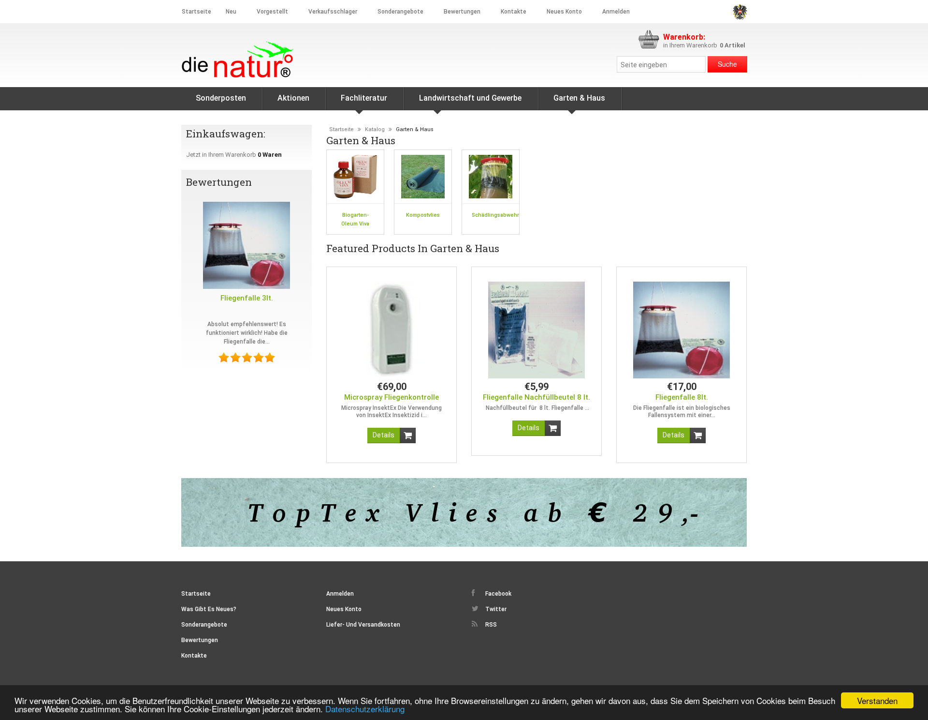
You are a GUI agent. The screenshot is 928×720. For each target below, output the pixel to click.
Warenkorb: (684, 37)
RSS (490, 624)
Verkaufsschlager (332, 11)
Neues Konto (344, 609)
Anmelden (616, 11)
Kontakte (513, 11)
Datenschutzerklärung (365, 709)
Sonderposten (221, 98)
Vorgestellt (272, 11)
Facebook (497, 593)
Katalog (375, 129)
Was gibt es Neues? (208, 609)
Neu (231, 11)
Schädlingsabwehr (495, 215)
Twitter (495, 609)
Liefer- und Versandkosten (363, 624)
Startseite (196, 11)
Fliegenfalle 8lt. (681, 397)
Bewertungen (462, 11)
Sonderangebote (400, 11)
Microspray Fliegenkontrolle (391, 397)
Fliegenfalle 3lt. (246, 298)
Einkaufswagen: (227, 133)
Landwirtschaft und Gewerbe (470, 98)
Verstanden (877, 700)
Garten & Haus (579, 98)
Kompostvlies (423, 215)
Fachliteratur (364, 98)
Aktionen (293, 98)
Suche (727, 64)
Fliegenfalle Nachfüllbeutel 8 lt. (536, 397)
